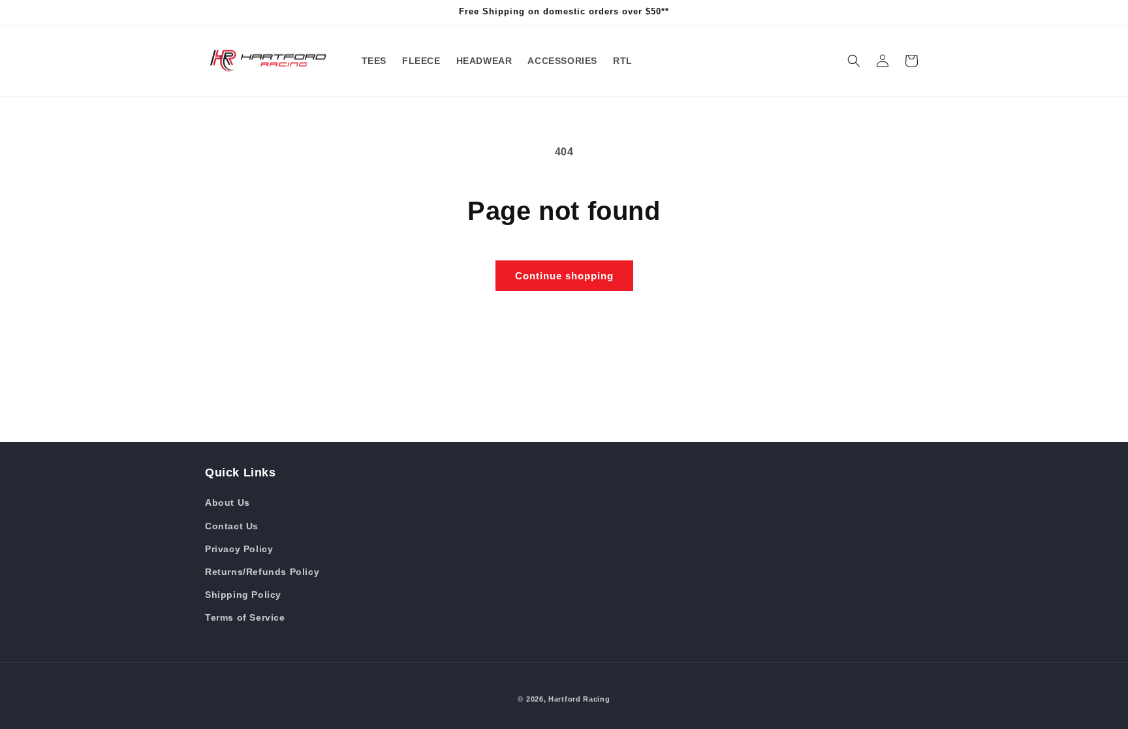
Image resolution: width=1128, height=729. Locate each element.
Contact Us (231, 526)
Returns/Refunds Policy (262, 571)
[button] (853, 60)
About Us (227, 502)
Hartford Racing (579, 699)
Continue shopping (564, 275)
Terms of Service (245, 617)
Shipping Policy (243, 594)
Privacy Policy (239, 549)
